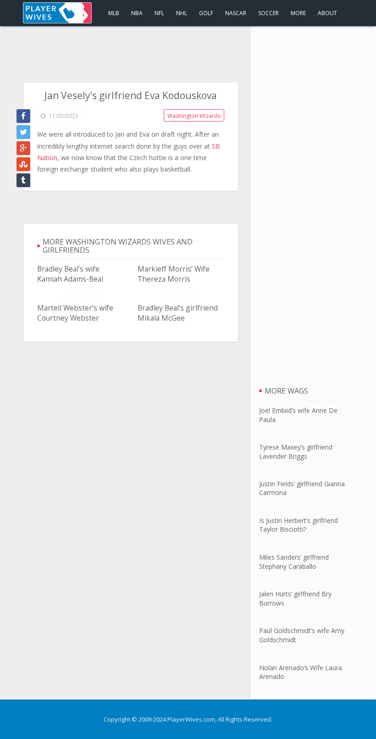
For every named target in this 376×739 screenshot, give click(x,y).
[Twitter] (23, 132)
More (298, 13)
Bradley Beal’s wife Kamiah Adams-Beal (70, 274)
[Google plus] (23, 148)
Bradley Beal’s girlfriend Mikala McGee (178, 313)
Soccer (268, 13)
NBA (137, 13)
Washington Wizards (194, 116)
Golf (206, 13)
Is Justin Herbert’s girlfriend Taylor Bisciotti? (298, 525)
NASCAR (235, 13)
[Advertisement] (188, 54)
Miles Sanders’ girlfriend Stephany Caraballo (294, 562)
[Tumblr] (23, 180)
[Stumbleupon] (23, 164)
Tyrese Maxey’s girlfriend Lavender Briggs (295, 452)
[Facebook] (23, 116)
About (327, 13)
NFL (159, 13)
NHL (181, 13)
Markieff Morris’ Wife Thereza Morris (174, 274)
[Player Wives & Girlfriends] (57, 12)
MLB (113, 13)
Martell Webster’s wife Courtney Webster (75, 313)
